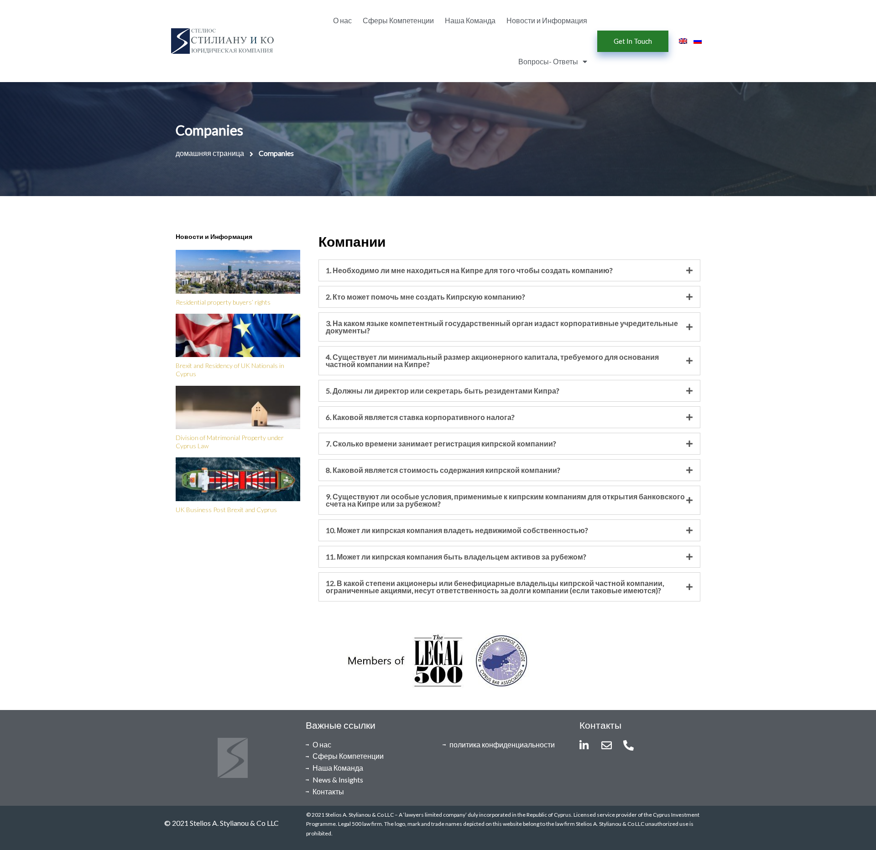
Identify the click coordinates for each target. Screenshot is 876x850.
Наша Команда (470, 20)
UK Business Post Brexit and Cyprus (226, 509)
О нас (342, 20)
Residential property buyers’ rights (223, 302)
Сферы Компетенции (398, 20)
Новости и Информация (546, 20)
